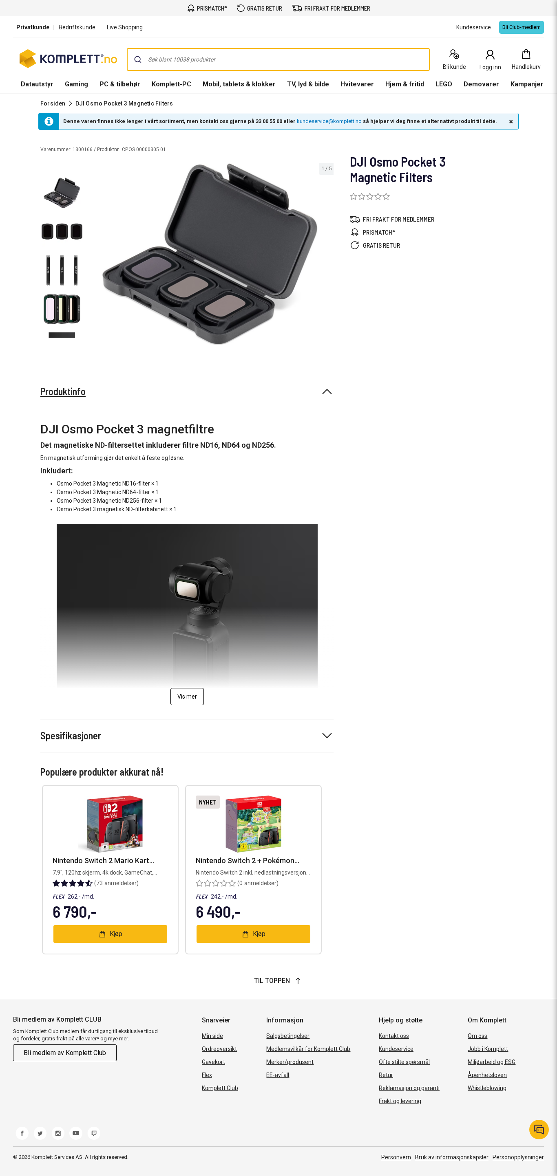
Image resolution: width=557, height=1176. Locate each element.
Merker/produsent (290, 1062)
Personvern (396, 1157)
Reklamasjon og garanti (409, 1088)
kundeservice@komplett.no (329, 121)
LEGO (443, 84)
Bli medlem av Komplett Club (65, 1053)
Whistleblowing (487, 1088)
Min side (212, 1036)
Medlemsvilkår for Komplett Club (308, 1049)
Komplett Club (220, 1088)
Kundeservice (396, 1049)
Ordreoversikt (219, 1049)
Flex (207, 1075)
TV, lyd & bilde (308, 84)
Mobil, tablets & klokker (239, 84)
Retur (386, 1075)
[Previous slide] (93, 255)
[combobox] (278, 59)
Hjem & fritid (404, 84)
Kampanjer (527, 84)
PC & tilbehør (119, 84)
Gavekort (213, 1062)
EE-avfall (277, 1075)
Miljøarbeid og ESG (491, 1062)
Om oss (477, 1036)
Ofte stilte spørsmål (404, 1062)
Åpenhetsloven (487, 1075)
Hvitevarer (357, 84)
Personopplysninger (518, 1157)
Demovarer (481, 84)
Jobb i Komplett (488, 1049)
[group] (210, 254)
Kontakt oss (394, 1036)
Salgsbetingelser (287, 1036)
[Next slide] (326, 255)
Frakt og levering (400, 1101)
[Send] (138, 59)
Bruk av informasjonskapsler (451, 1157)
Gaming (76, 84)
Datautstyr (37, 84)
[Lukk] (510, 121)
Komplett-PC (171, 84)
